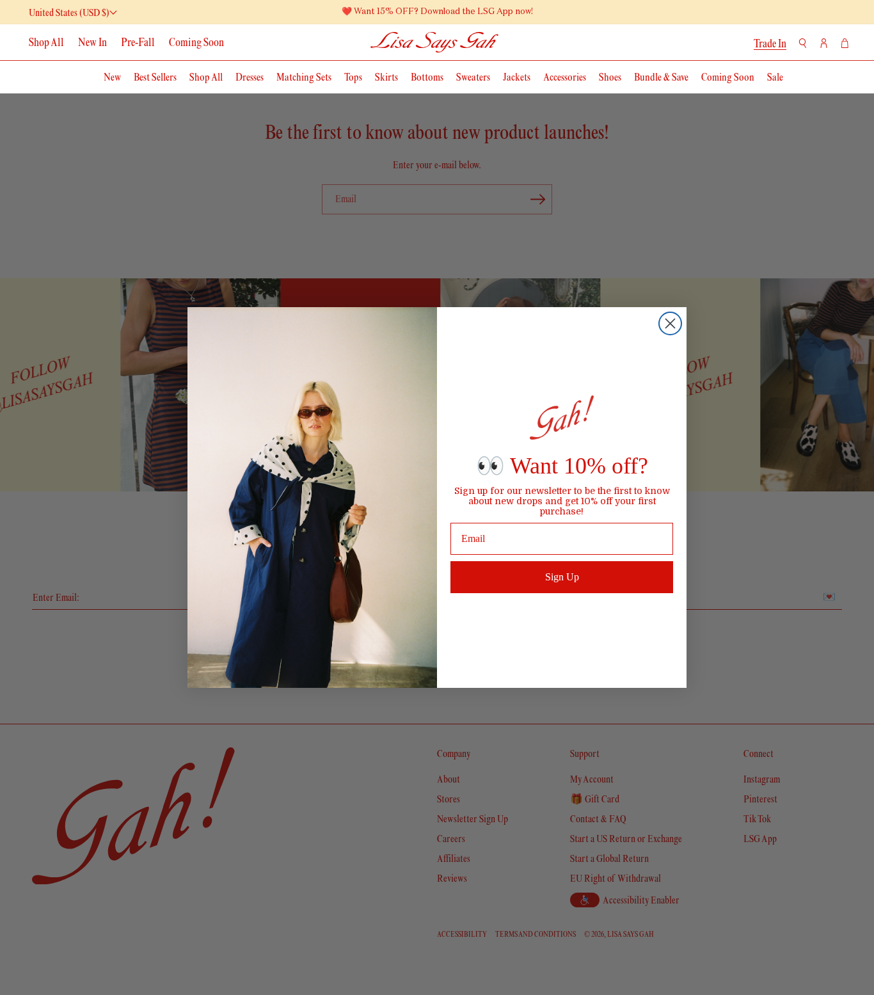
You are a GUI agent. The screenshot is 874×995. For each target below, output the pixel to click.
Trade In (770, 43)
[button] (802, 43)
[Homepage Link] (435, 42)
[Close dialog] (670, 323)
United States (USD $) (69, 12)
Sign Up (562, 576)
